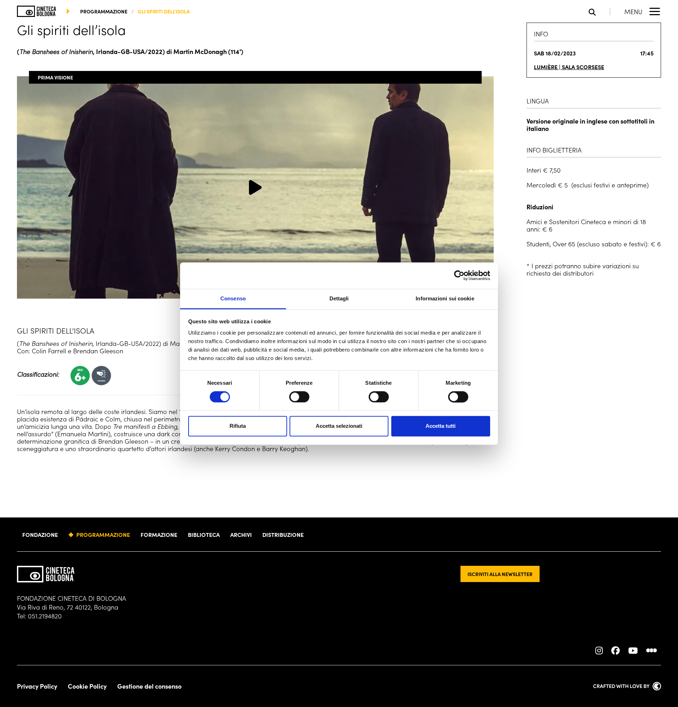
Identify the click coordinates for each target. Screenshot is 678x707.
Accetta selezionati (339, 426)
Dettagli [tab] (339, 298)
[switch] (299, 396)
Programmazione (103, 534)
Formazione (159, 534)
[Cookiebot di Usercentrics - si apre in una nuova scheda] (459, 275)
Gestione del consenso (149, 686)
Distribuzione (283, 534)
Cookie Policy (87, 686)
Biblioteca (204, 534)
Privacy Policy (37, 686)
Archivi (241, 534)
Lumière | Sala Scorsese (569, 67)
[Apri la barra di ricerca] (599, 11)
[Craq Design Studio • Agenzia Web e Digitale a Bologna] (627, 686)
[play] (255, 187)
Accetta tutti (441, 426)
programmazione (103, 11)
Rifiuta (238, 426)
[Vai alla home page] (36, 11)
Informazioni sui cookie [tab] (445, 298)
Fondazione (40, 534)
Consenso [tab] (233, 298)
